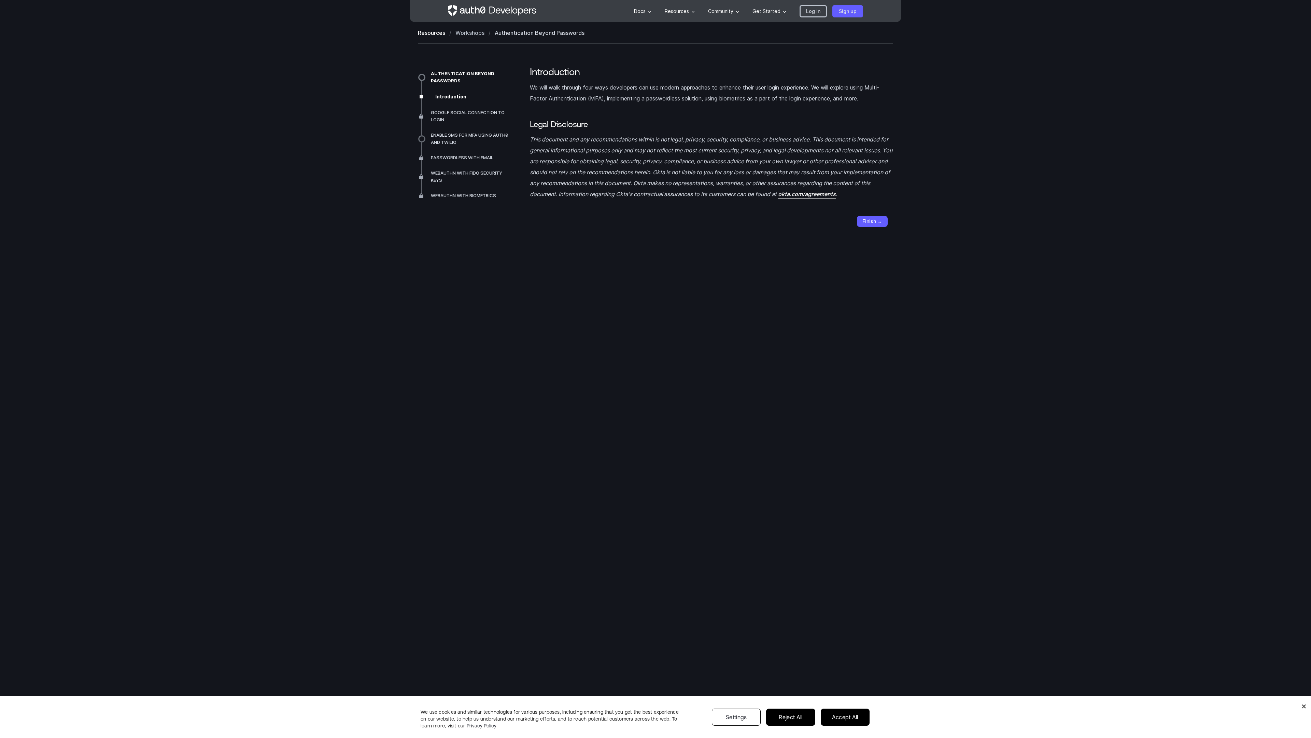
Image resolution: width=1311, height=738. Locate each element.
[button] (813, 11)
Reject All (790, 717)
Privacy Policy (481, 725)
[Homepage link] (492, 11)
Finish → (872, 221)
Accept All (845, 717)
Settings (736, 717)
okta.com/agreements (807, 194)
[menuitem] (642, 11)
